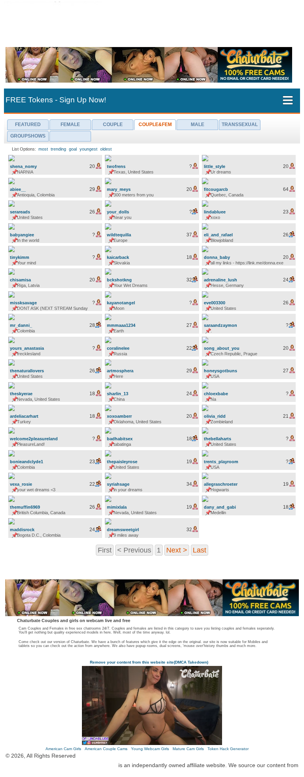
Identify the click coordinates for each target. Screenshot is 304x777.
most (43, 149)
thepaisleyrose (122, 461)
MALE (197, 124)
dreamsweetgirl (123, 529)
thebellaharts (217, 438)
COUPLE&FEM (155, 124)
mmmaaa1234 (121, 325)
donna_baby (217, 257)
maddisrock (22, 529)
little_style (214, 166)
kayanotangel (121, 302)
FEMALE (70, 124)
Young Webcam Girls (150, 749)
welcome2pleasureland (34, 438)
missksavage (23, 302)
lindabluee (215, 211)
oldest (106, 149)
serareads (20, 211)
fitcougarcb (216, 189)
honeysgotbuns (220, 370)
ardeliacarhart (24, 416)
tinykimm (19, 257)
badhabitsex (120, 438)
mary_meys (119, 189)
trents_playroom (221, 461)
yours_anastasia (27, 348)
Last (199, 549)
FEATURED (28, 124)
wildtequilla (119, 234)
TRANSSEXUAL (240, 124)
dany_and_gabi (220, 507)
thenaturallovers (27, 370)
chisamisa (20, 279)
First (105, 549)
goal (73, 149)
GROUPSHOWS (28, 136)
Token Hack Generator (228, 749)
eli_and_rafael (218, 234)
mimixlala (117, 507)
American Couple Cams (106, 749)
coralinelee (118, 348)
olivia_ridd (215, 416)
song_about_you (221, 348)
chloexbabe (216, 393)
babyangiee (22, 234)
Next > (176, 549)
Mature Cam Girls (188, 749)
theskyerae (21, 393)
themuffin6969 (25, 507)
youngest (88, 149)
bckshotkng (119, 279)
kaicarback (118, 257)
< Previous (134, 549)
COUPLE (113, 124)
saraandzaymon (220, 325)
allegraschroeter (221, 484)
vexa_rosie (21, 484)
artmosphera (120, 370)
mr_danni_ (21, 325)
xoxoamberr (119, 416)
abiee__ (18, 189)
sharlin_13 (117, 393)
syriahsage (118, 484)
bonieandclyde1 (26, 461)
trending (58, 149)
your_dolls (118, 211)
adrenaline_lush (220, 279)
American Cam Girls (63, 749)
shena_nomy (23, 166)
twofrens (116, 166)
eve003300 (214, 302)
